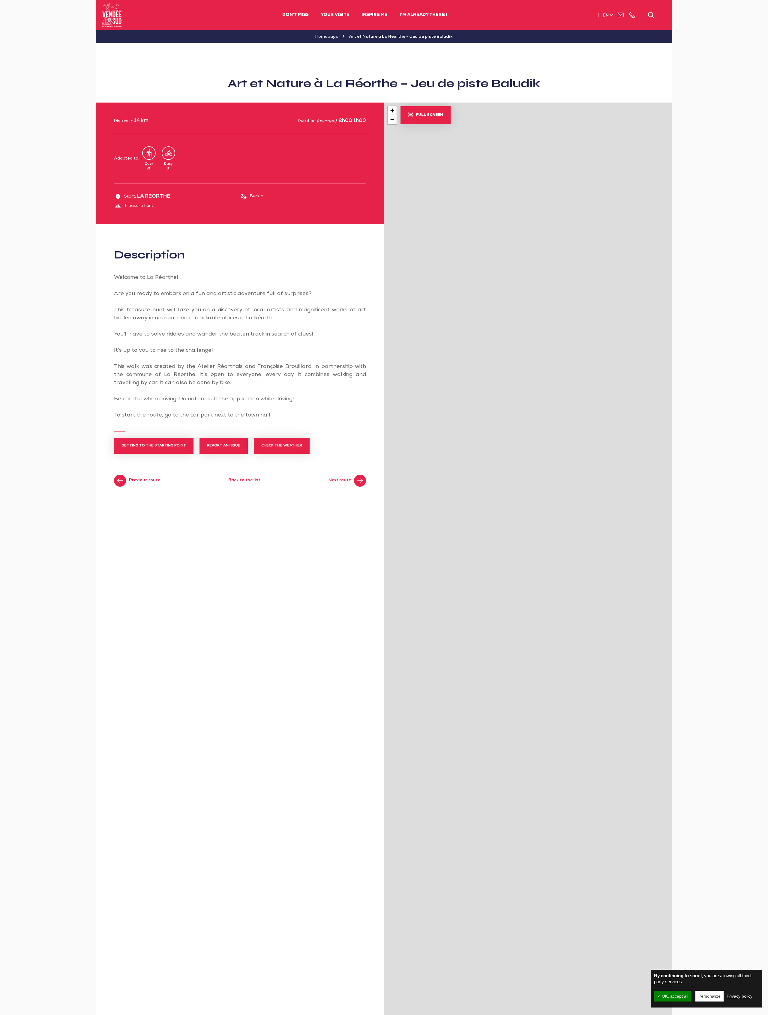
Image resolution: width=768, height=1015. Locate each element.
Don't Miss (295, 15)
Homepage (326, 37)
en (606, 16)
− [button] (392, 119)
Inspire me (375, 15)
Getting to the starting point (154, 446)
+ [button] (392, 110)
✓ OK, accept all (672, 996)
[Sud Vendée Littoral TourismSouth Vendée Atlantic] (112, 15)
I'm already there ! (423, 15)
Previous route (144, 480)
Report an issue (223, 446)
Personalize (709, 996)
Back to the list (244, 480)
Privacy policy (739, 996)
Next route (339, 480)
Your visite (335, 15)
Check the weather (281, 446)
